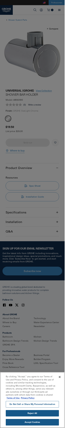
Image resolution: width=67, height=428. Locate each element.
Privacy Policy (27, 398)
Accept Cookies (32, 422)
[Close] (59, 377)
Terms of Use (13, 398)
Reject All (32, 413)
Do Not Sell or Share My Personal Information (32, 404)
